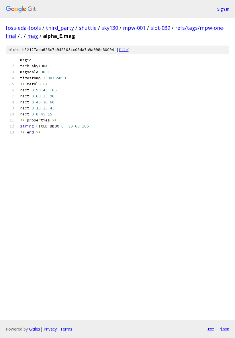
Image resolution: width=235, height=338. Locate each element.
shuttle (88, 27)
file (123, 49)
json (224, 328)
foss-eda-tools (23, 27)
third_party (60, 27)
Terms (66, 329)
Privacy (50, 329)
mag (32, 35)
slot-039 (160, 27)
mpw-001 (134, 27)
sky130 (109, 27)
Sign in (223, 9)
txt (210, 328)
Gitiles (34, 329)
